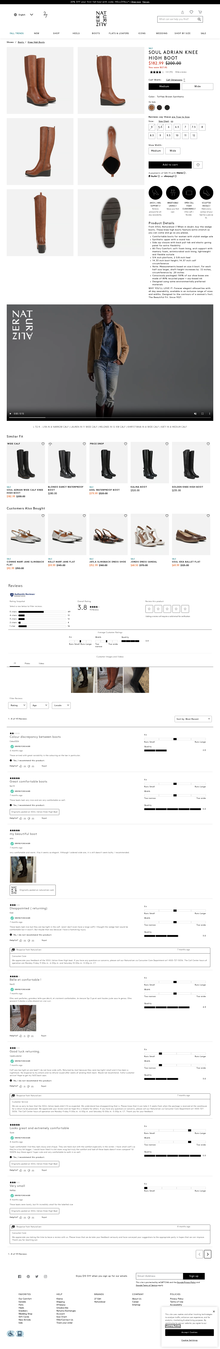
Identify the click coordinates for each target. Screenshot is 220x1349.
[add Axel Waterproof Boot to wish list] (126, 444)
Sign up (193, 1276)
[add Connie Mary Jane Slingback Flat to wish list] (43, 516)
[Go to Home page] (101, 19)
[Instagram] (45, 1278)
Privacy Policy (176, 1299)
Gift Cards (24, 1317)
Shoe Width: (155, 145)
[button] (25, 33)
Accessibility (176, 1305)
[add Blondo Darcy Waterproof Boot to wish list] (84, 444)
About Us (136, 1299)
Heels (21, 1308)
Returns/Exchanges (66, 1311)
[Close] (214, 1311)
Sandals (22, 1302)
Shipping (60, 1302)
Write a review (180, 72)
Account (60, 1314)
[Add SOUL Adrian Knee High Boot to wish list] (198, 164)
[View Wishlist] (191, 12)
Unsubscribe (62, 1308)
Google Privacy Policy (186, 1282)
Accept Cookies (189, 1332)
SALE (203, 33)
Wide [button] (197, 86)
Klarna (59, 1299)
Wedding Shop (25, 1314)
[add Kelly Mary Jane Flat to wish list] (84, 516)
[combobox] (180, 19)
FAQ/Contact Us (64, 1320)
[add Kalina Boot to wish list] (167, 444)
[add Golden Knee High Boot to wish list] (208, 444)
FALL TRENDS (17, 33)
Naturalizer (100, 1302)
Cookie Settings (189, 1340)
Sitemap (136, 1305)
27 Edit (97, 1299)
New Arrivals (25, 1320)
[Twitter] (36, 1278)
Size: (151, 121)
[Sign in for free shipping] (182, 12)
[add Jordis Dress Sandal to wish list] (167, 516)
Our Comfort (25, 1299)
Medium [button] (164, 86)
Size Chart (61, 1317)
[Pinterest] (28, 1278)
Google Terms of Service (146, 1285)
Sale (21, 1323)
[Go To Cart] (200, 12)
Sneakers (23, 1311)
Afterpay (60, 1305)
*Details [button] (146, 2)
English (22, 15)
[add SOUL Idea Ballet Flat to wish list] (208, 516)
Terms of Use (176, 1302)
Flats (21, 1305)
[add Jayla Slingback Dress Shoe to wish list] (126, 516)
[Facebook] (19, 1278)
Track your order (64, 1323)
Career (135, 1302)
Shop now (136, 2)
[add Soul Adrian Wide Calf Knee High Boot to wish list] (43, 444)
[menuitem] (17, 34)
